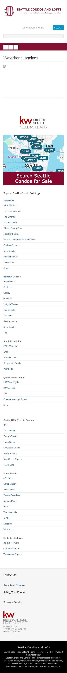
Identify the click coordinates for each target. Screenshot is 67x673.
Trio (5, 333)
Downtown (8, 200)
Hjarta (6, 506)
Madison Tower (10, 256)
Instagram (11, 47)
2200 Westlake (10, 346)
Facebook (6, 47)
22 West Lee (9, 388)
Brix (5, 425)
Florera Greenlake (11, 495)
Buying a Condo (12, 602)
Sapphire (7, 524)
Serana (6, 405)
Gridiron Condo (10, 245)
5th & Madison (10, 205)
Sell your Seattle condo (50, 667)
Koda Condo (9, 251)
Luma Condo (9, 442)
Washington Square (12, 554)
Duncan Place (10, 501)
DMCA (50, 652)
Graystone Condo (11, 447)
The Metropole (10, 512)
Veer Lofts (8, 369)
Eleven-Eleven (10, 436)
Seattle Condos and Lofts (33, 647)
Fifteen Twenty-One (12, 228)
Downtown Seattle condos (50, 661)
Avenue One (9, 281)
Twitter (16, 47)
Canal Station (9, 484)
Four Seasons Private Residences (19, 239)
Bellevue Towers (11, 543)
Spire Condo (9, 327)
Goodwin (7, 298)
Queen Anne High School (15, 399)
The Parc (7, 315)
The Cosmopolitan (11, 211)
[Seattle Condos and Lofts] (33, 15)
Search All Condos (14, 585)
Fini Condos (9, 489)
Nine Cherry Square (12, 459)
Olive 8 (6, 268)
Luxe (5, 393)
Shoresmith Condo (12, 363)
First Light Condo (11, 234)
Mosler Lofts (9, 310)
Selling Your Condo (14, 592)
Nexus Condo (9, 262)
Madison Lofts (10, 453)
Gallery (6, 293)
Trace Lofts (8, 465)
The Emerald (9, 217)
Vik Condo (8, 529)
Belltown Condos (12, 277)
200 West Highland (12, 382)
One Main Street (11, 548)
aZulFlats (7, 478)
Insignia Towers (10, 304)
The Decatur (9, 430)
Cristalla (7, 287)
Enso (5, 352)
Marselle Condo (10, 357)
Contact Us (9, 575)
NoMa (6, 518)
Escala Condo (10, 222)
